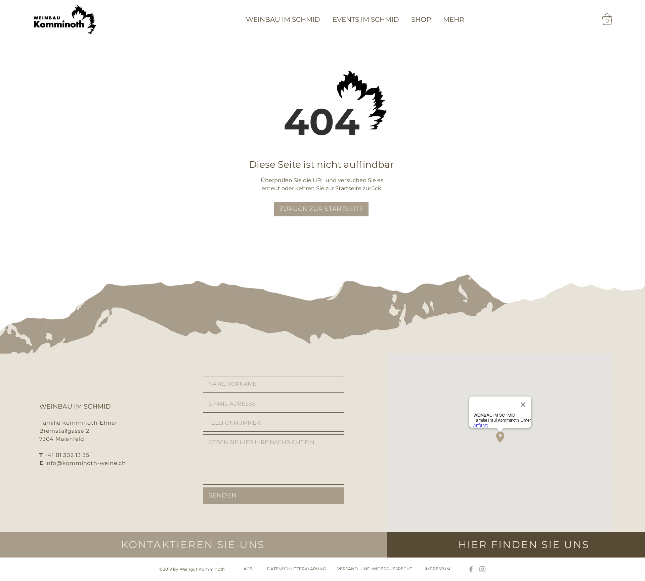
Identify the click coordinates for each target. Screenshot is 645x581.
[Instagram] (482, 569)
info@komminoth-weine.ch (85, 463)
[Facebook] (471, 569)
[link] (607, 19)
